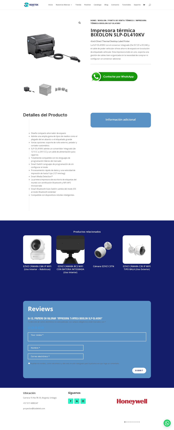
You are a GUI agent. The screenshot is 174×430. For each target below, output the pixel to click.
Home (93, 20)
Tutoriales (126, 5)
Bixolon (102, 20)
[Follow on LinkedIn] (76, 401)
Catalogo (97, 5)
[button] (80, 23)
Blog (106, 5)
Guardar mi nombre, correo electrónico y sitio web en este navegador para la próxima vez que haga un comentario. (75, 363)
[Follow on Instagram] (83, 401)
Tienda (78, 5)
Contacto (115, 5)
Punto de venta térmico (121, 20)
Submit (139, 370)
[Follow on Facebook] (70, 401)
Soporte (137, 5)
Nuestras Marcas (63, 5)
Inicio (50, 5)
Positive (87, 5)
